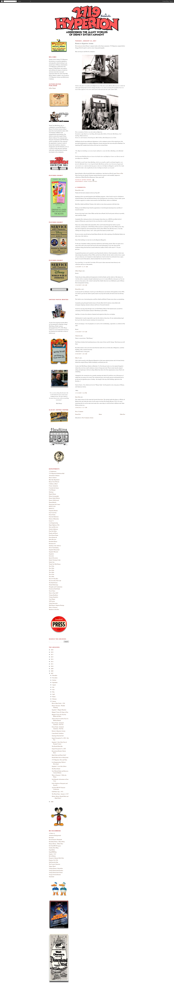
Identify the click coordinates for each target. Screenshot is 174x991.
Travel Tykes (52, 591)
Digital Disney (52, 494)
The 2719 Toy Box (53, 578)
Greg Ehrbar (52, 850)
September (54, 682)
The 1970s (51, 574)
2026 (52, 650)
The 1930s (51, 566)
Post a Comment (79, 411)
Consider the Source (54, 488)
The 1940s (51, 568)
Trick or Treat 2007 (53, 593)
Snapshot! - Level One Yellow (59, 766)
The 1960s (51, 572)
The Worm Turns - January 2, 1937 (60, 794)
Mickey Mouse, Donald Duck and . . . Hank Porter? (60, 797)
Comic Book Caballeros (58, 733)
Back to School (52, 477)
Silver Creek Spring (54, 547)
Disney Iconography (54, 496)
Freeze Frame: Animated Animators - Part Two (58, 723)
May (53, 692)
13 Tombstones (52, 471)
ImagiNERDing (53, 852)
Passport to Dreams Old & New (56, 858)
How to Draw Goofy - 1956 (58, 703)
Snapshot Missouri (53, 552)
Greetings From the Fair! (58, 736)
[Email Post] (93, 179)
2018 (52, 652)
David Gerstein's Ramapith (55, 839)
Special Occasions (53, 558)
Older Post (122, 414)
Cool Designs (52, 490)
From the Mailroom (53, 517)
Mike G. (77, 358)
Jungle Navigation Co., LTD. (59, 748)
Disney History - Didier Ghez (56, 843)
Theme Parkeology (53, 585)
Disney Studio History (90, 181)
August (54, 685)
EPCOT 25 (51, 508)
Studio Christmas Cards (54, 560)
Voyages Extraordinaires (55, 874)
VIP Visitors (52, 601)
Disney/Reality (52, 502)
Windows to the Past (54, 609)
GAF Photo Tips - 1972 (57, 791)
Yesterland (51, 876)
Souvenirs (51, 556)
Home (100, 414)
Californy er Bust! (53, 484)
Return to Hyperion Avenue (84, 43)
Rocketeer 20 (52, 543)
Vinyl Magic (52, 599)
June (53, 689)
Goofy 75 (51, 521)
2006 (52, 801)
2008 (52, 671)
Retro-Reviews (52, 539)
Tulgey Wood (52, 866)
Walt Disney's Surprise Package (56, 605)
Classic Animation (53, 486)
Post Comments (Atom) (87, 418)
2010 (52, 666)
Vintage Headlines (53, 595)
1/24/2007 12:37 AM (81, 266)
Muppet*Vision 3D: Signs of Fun (60, 712)
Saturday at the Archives (55, 545)
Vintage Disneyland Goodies (56, 870)
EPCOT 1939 (52, 506)
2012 (52, 661)
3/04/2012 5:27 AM (81, 407)
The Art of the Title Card (55, 580)
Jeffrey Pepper (78, 271)
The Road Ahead (56, 768)
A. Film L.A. (52, 833)
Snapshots (51, 554)
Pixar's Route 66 (53, 537)
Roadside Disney (53, 541)
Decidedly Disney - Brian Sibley (57, 841)
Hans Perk (77, 397)
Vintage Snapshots (53, 597)
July (53, 687)
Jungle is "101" (52, 854)
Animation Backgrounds (55, 835)
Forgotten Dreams (53, 510)
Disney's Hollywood (54, 500)
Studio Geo (51, 562)
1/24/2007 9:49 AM (81, 331)
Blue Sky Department (54, 479)
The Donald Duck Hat (57, 746)
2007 (52, 673)
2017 (52, 654)
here (102, 399)
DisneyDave (78, 190)
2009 (52, 668)
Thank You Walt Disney (55, 564)
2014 (52, 659)
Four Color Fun (52, 512)
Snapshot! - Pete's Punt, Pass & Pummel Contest (59, 743)
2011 (52, 664)
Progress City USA (53, 860)
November (54, 678)
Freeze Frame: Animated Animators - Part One (58, 727)
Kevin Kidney (52, 856)
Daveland (51, 837)
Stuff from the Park (53, 862)
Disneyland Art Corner (54, 504)
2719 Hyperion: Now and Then (59, 760)
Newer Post (78, 414)
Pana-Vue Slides (53, 531)
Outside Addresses (53, 529)
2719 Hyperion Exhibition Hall (56, 473)
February (54, 699)
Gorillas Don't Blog (53, 848)
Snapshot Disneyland (54, 549)
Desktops (51, 492)
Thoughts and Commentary (55, 587)
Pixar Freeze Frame (53, 535)
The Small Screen (53, 582)
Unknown (77, 336)
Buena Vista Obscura (54, 481)
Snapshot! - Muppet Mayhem (59, 710)
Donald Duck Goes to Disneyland (60, 757)
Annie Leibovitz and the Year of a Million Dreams (60, 719)
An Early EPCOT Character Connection (58, 788)
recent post (80, 46)
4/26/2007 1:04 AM (81, 354)
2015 (52, 657)
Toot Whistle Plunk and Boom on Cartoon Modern (60, 772)
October (54, 680)
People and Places (53, 533)
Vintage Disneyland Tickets (56, 872)
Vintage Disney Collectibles (56, 868)
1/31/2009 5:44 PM (81, 393)
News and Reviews (53, 527)
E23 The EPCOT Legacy (55, 846)
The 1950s (51, 570)
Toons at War (120, 173)
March (53, 696)
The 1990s (51, 576)
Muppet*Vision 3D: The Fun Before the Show (59, 715)
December (54, 675)
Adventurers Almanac (54, 475)
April (53, 694)
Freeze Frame (52, 514)
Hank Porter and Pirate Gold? (59, 755)
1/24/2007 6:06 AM (81, 285)
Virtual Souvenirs (53, 603)
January (54, 701)
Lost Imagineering (53, 523)
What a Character (53, 607)
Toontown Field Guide (54, 589)
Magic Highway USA (54, 525)
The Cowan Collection (54, 864)
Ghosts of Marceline (54, 519)
